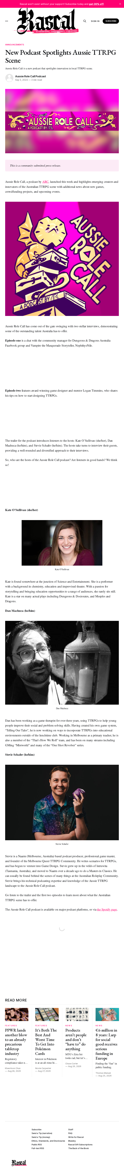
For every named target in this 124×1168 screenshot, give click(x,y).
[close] (120, 3)
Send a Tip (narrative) (42, 1133)
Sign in (95, 21)
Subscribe (110, 21)
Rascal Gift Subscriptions (80, 1144)
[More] (6, 21)
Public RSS (37, 1144)
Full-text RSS (38, 1148)
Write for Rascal (76, 1137)
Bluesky (72, 1141)
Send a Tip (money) (41, 1137)
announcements (14, 44)
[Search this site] (84, 21)
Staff (70, 1129)
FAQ (70, 1133)
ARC (45, 182)
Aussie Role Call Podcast (30, 76)
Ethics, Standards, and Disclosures (48, 1141)
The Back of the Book (78, 1148)
